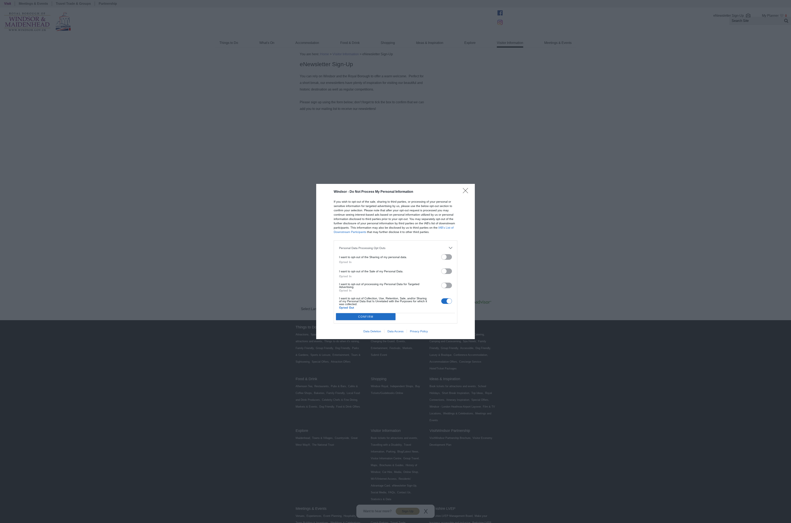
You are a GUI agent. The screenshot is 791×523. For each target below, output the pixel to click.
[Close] (467, 192)
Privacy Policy (419, 331)
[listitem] (395, 248)
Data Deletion (372, 331)
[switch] (446, 257)
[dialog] (395, 261)
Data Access (395, 331)
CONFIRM (365, 316)
